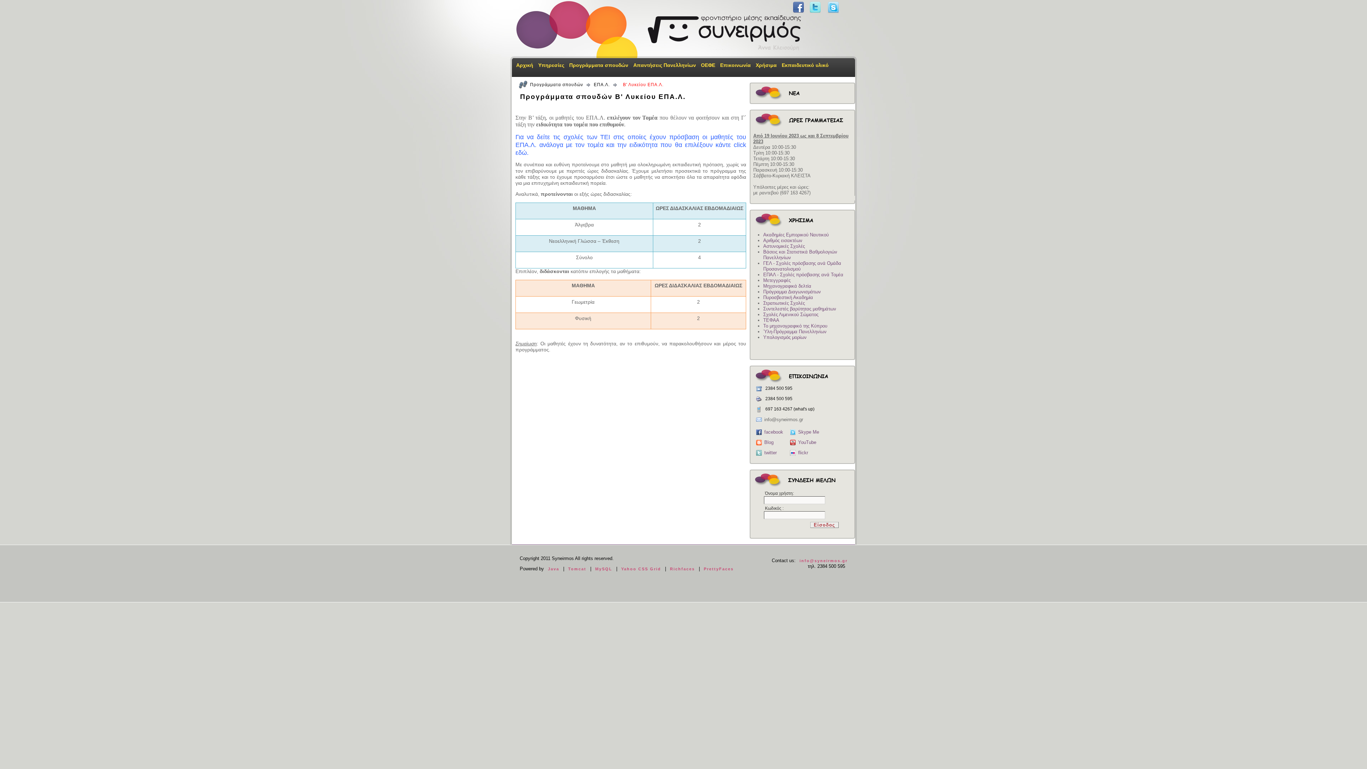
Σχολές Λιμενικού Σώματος (790, 314)
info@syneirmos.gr (824, 561)
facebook (773, 432)
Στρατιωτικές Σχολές (784, 303)
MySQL (603, 569)
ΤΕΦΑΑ (771, 320)
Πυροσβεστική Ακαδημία (788, 297)
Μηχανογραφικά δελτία (787, 286)
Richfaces (682, 569)
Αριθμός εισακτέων (782, 240)
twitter (770, 452)
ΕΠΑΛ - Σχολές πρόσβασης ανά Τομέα (803, 274)
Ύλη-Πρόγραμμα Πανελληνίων (795, 331)
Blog (769, 442)
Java (553, 569)
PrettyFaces (719, 569)
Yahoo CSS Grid (641, 569)
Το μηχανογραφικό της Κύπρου (795, 326)
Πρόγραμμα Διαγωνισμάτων (792, 291)
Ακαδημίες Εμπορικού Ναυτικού (796, 234)
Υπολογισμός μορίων (785, 337)
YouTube (807, 442)
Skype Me (808, 432)
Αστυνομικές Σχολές (784, 246)
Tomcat (577, 569)
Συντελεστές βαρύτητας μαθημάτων (799, 309)
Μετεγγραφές (777, 280)
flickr (803, 452)
